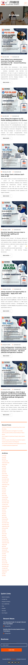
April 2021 (4, 531)
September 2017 (5, 570)
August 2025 (4, 464)
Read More (6, 82)
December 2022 (5, 522)
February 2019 (5, 548)
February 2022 (5, 528)
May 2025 (4, 469)
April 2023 (4, 515)
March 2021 (4, 533)
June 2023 (4, 511)
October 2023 (5, 504)
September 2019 (5, 542)
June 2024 (4, 489)
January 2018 (4, 562)
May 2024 (4, 491)
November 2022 (5, 524)
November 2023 (5, 502)
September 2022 (5, 526)
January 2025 (4, 477)
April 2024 (4, 493)
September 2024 (5, 484)
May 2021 (4, 530)
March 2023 (4, 517)
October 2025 (5, 460)
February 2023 (5, 519)
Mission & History (6, 601)
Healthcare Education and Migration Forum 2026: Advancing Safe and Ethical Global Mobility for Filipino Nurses (13, 432)
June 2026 (4, 455)
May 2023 (4, 513)
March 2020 (4, 537)
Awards (3, 608)
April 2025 (4, 471)
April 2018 (4, 559)
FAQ (3, 606)
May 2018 (4, 557)
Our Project (4, 613)
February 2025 (5, 475)
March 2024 (4, 495)
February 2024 (5, 497)
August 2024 (4, 486)
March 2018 (4, 560)
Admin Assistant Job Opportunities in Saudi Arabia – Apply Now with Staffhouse (13, 293)
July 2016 (4, 575)
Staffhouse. (13, 659)
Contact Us (4, 599)
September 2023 (5, 506)
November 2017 (5, 566)
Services (4, 610)
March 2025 (4, 473)
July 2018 (4, 553)
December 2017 (5, 564)
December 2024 (5, 479)
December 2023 (5, 500)
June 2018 (4, 555)
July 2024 (4, 488)
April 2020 (4, 535)
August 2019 (4, 544)
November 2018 (5, 551)
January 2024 (4, 499)
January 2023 (4, 520)
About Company (6, 597)
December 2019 (5, 540)
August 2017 (4, 571)
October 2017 (5, 568)
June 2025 (4, 468)
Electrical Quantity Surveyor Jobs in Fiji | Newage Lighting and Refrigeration (13, 234)
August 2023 (4, 508)
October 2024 (5, 482)
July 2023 (4, 510)
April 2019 (4, 546)
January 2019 (4, 550)
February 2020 (5, 539)
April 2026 (4, 459)
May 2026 (4, 457)
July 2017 (3, 573)
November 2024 (5, 480)
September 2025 (5, 462)
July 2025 (4, 466)
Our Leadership (5, 603)
